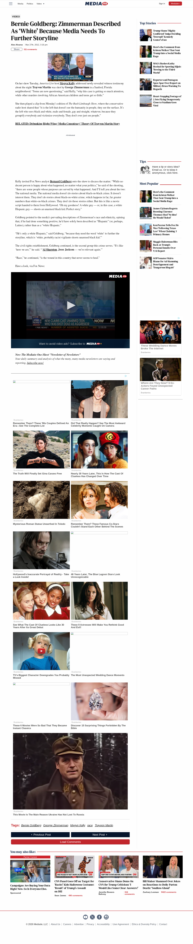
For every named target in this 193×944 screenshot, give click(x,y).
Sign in (162, 3)
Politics (30, 4)
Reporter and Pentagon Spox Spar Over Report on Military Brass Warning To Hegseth (167, 84)
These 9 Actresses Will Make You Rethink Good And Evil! (97, 626)
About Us (55, 924)
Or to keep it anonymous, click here (164, 171)
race (90, 825)
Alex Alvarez (17, 45)
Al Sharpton (50, 249)
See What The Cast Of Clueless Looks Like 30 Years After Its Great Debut (38, 626)
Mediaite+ (175, 3)
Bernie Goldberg (31, 825)
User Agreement (121, 924)
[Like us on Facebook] (99, 917)
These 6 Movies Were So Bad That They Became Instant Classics (40, 727)
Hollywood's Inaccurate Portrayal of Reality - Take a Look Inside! (41, 575)
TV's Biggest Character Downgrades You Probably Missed (41, 676)
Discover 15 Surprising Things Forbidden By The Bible (98, 727)
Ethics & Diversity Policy (144, 924)
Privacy (90, 924)
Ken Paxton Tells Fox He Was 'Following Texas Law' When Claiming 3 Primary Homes (166, 229)
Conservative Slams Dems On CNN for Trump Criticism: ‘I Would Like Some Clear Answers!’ (118, 884)
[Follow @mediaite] (92, 917)
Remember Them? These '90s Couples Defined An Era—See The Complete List (41, 424)
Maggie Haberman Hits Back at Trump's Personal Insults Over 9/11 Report (165, 246)
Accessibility (103, 924)
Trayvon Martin (104, 825)
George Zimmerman (55, 825)
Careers (67, 924)
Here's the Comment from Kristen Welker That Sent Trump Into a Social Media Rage (167, 51)
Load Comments (70, 841)
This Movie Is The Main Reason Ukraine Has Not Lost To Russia (48, 814)
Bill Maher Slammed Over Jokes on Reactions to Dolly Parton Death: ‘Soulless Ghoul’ (161, 884)
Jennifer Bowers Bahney (106, 893)
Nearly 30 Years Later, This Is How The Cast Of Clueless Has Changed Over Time (97, 475)
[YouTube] (85, 917)
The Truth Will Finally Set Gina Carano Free (37, 473)
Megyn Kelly (67, 83)
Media (20, 4)
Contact (163, 924)
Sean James (60, 895)
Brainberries (18, 420)
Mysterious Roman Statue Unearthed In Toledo (39, 524)
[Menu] (12, 3)
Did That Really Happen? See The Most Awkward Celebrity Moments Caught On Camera (98, 424)
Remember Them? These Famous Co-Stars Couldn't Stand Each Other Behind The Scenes (97, 525)
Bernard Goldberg (61, 181)
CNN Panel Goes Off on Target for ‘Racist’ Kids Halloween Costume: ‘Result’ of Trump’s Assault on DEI (74, 886)
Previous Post (42, 834)
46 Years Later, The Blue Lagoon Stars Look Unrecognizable (95, 575)
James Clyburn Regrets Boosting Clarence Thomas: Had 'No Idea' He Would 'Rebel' (165, 213)
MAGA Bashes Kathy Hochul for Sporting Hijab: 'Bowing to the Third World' (167, 68)
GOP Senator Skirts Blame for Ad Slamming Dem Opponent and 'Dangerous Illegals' (165, 262)
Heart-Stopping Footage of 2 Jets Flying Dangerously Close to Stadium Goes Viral (167, 100)
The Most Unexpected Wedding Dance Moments (97, 675)
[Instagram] (106, 917)
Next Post (99, 834)
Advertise (79, 924)
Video (40, 4)
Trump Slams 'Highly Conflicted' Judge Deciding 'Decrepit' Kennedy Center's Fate (167, 35)
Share (17, 49)
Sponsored (15, 893)
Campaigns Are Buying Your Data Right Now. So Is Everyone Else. (30, 887)
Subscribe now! (35, 363)
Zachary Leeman (151, 892)
